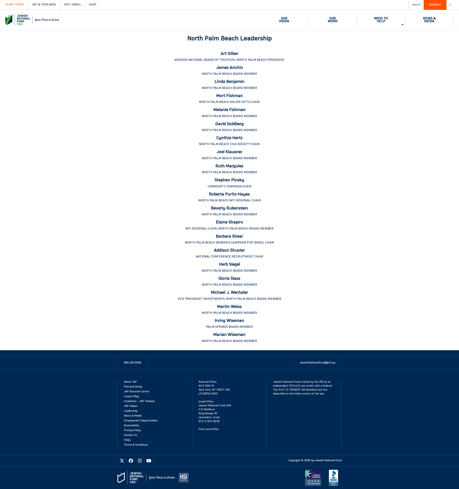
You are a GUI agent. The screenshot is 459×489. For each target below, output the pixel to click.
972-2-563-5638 (208, 421)
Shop (92, 4)
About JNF (130, 382)
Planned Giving (133, 386)
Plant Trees (14, 4)
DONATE (435, 4)
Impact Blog (131, 396)
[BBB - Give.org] (333, 477)
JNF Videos (131, 406)
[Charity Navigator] (313, 477)
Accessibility (131, 425)
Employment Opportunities (140, 420)
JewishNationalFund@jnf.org (317, 362)
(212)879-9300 (207, 393)
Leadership (131, 411)
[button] (284, 19)
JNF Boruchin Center (136, 391)
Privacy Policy (132, 430)
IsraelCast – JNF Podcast (139, 401)
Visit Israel (72, 4)
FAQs (127, 440)
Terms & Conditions (136, 444)
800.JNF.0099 (132, 362)
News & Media (132, 415)
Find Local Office (208, 429)
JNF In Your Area (44, 4)
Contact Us (130, 435)
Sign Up (416, 5)
